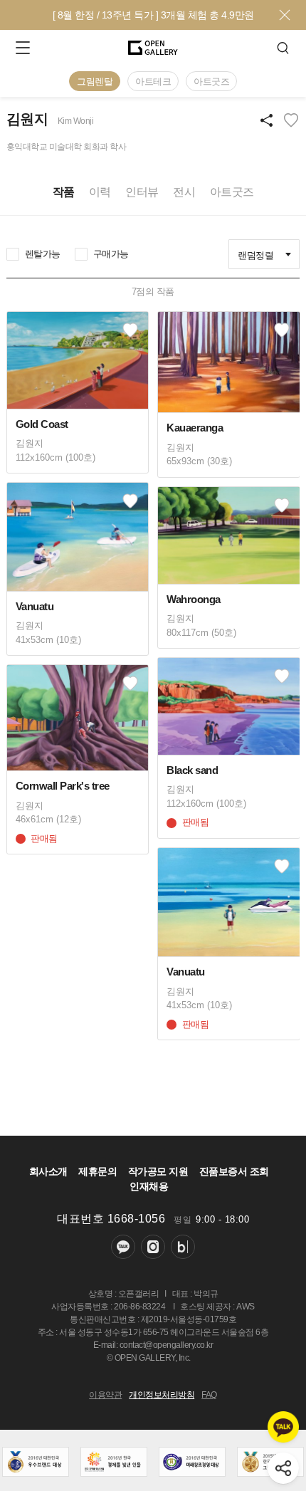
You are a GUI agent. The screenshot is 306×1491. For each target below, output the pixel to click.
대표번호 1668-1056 (111, 1219)
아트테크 (153, 81)
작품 (64, 192)
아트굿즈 (211, 81)
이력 (100, 192)
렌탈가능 (42, 253)
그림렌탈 (94, 81)
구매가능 (111, 253)
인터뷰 (142, 192)
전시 (184, 192)
